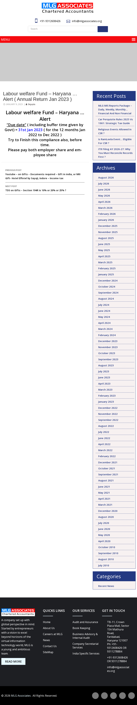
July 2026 (103, 183)
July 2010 (103, 565)
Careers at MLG (52, 634)
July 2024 (103, 304)
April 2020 (104, 541)
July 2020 (103, 523)
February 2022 (107, 456)
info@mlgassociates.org (87, 21)
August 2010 (106, 559)
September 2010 (108, 553)
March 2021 (105, 504)
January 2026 (106, 219)
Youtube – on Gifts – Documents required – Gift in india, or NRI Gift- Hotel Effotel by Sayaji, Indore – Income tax (42, 174)
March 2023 (105, 389)
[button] (5, 39)
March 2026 (105, 207)
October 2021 (106, 468)
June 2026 (104, 189)
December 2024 (107, 280)
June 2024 (104, 310)
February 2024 (107, 335)
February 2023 (107, 395)
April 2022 (104, 444)
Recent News (106, 586)
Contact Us (50, 646)
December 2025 (107, 225)
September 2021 (108, 474)
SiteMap (48, 652)
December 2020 (107, 510)
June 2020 (104, 529)
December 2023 (107, 341)
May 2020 (104, 535)
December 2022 (107, 407)
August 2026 (106, 177)
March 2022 (105, 450)
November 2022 (108, 413)
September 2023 (108, 359)
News (46, 640)
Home (46, 622)
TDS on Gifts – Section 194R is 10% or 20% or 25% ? (35, 188)
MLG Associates (21, 695)
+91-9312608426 (50, 21)
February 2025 (107, 268)
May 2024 (104, 316)
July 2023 (103, 371)
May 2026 (104, 195)
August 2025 (106, 238)
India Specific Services (86, 653)
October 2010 (106, 547)
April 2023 (104, 383)
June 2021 (104, 486)
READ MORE (13, 661)
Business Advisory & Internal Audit (85, 636)
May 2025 (104, 250)
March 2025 (105, 262)
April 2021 (104, 498)
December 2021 (107, 462)
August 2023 (106, 365)
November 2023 (108, 347)
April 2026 (104, 201)
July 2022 (103, 432)
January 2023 (106, 401)
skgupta (31, 104)
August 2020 (106, 517)
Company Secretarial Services (85, 645)
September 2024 (108, 292)
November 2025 (108, 232)
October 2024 (106, 286)
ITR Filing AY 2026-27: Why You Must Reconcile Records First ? (115, 152)
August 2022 (106, 426)
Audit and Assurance (85, 622)
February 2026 (107, 213)
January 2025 (106, 274)
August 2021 (106, 480)
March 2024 (105, 329)
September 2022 (108, 419)
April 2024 (104, 322)
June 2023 (104, 377)
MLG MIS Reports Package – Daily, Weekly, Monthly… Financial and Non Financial (115, 109)
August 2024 (106, 298)
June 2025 (104, 244)
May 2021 (104, 492)
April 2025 (104, 256)
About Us (49, 628)
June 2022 (104, 438)
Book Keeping (81, 628)
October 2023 (106, 353)
